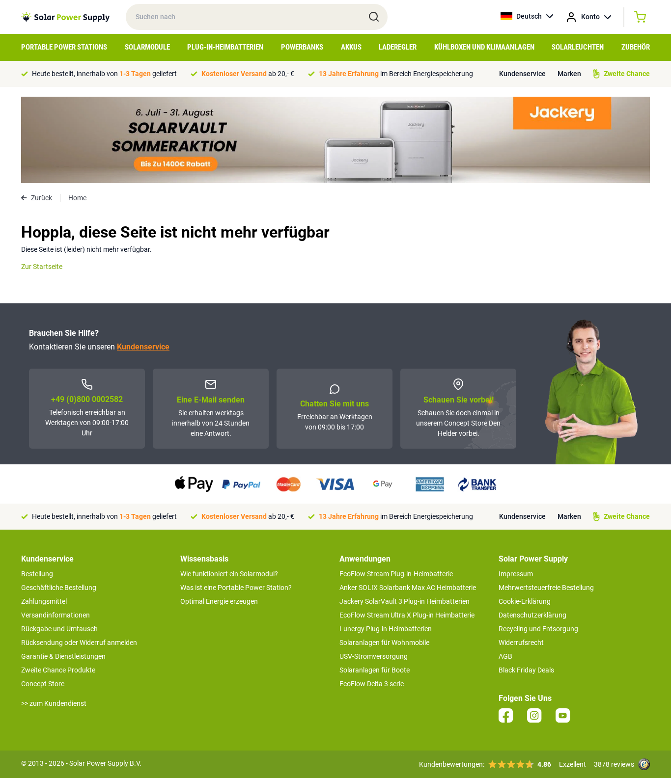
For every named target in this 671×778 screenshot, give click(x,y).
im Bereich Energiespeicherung (396, 74)
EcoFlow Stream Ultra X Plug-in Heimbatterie (407, 615)
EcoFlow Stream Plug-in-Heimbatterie (396, 574)
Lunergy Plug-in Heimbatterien (385, 629)
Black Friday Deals (526, 670)
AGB (505, 656)
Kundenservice (522, 74)
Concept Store (42, 684)
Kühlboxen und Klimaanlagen (484, 47)
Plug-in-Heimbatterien (225, 47)
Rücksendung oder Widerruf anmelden (79, 642)
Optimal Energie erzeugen (219, 601)
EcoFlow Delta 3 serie (371, 684)
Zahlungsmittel (44, 601)
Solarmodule (147, 47)
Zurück (41, 198)
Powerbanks (302, 47)
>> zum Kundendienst (53, 703)
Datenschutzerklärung (532, 615)
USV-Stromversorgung (373, 656)
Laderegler (398, 47)
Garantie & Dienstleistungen (63, 656)
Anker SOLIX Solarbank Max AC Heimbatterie (407, 587)
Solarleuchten (578, 47)
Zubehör (635, 47)
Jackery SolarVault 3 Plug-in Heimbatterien (404, 601)
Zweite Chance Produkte (58, 670)
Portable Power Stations (64, 47)
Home (77, 198)
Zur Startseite (41, 266)
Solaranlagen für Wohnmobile (384, 642)
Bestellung (37, 574)
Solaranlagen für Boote (374, 670)
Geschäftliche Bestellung (58, 587)
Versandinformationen (55, 615)
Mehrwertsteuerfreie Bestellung (546, 587)
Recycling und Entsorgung (538, 629)
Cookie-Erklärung (525, 601)
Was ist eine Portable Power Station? (236, 587)
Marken (569, 74)
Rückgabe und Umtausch (59, 629)
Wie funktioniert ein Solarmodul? (229, 574)
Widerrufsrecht (521, 642)
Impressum (516, 574)
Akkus (351, 47)
